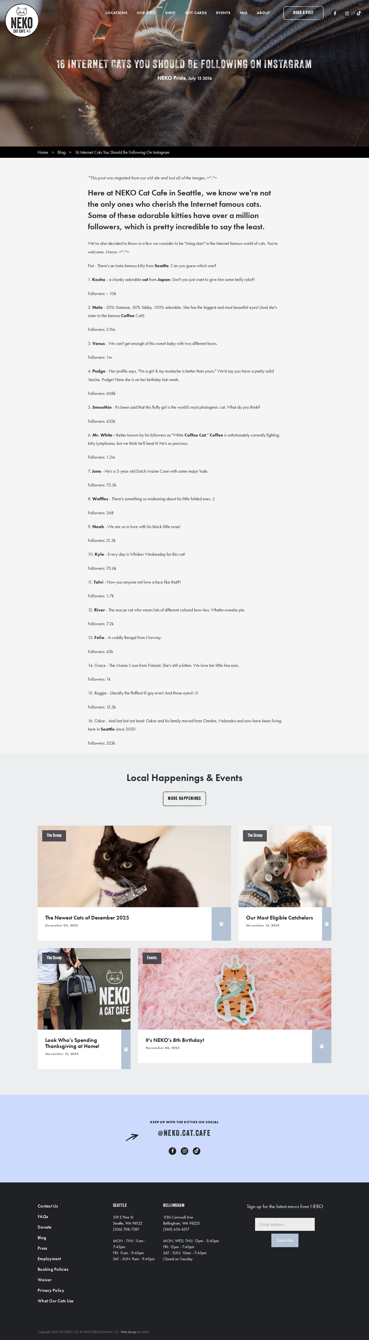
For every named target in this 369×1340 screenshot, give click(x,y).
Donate (45, 1227)
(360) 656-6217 (176, 1229)
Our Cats (146, 12)
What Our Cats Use (56, 1301)
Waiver (45, 1280)
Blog (61, 152)
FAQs (43, 1216)
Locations (117, 12)
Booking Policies (53, 1269)
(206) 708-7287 (126, 1229)
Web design (128, 1331)
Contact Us (48, 1206)
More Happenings (184, 799)
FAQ (244, 12)
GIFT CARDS (196, 12)
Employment (49, 1258)
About (263, 12)
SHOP (170, 12)
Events (223, 12)
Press (42, 1248)
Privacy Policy (51, 1290)
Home (43, 152)
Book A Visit (303, 13)
